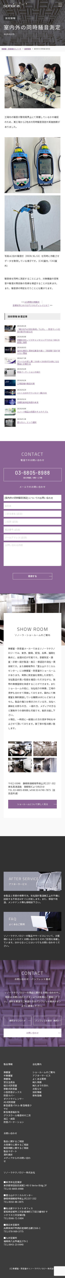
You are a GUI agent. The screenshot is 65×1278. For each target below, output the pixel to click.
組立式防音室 (10, 1085)
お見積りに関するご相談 (16, 1144)
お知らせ (36, 1088)
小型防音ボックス (13, 1092)
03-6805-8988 (32, 472)
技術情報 (27, 49)
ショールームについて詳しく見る (32, 804)
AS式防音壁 (9, 1102)
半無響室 (8, 1075)
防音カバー (9, 1095)
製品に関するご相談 (14, 1141)
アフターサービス (41, 1075)
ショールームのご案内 (43, 1072)
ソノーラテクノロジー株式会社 (19, 1172)
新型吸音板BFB (11, 1112)
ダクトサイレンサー (14, 1098)
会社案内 (36, 1064)
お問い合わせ (32, 1032)
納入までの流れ (40, 1085)
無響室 (7, 1072)
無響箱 (7, 1078)
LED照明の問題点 (32, 302)
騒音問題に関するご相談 (16, 1147)
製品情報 (8, 1064)
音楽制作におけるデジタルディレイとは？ (31, 305)
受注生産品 (9, 1082)
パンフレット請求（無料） (47, 1020)
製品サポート (10, 1151)
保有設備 (36, 1095)
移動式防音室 (10, 1088)
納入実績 (36, 1082)
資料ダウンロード (17, 1020)
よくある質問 (39, 1078)
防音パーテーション (14, 1122)
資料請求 (8, 1154)
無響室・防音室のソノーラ (11, 49)
